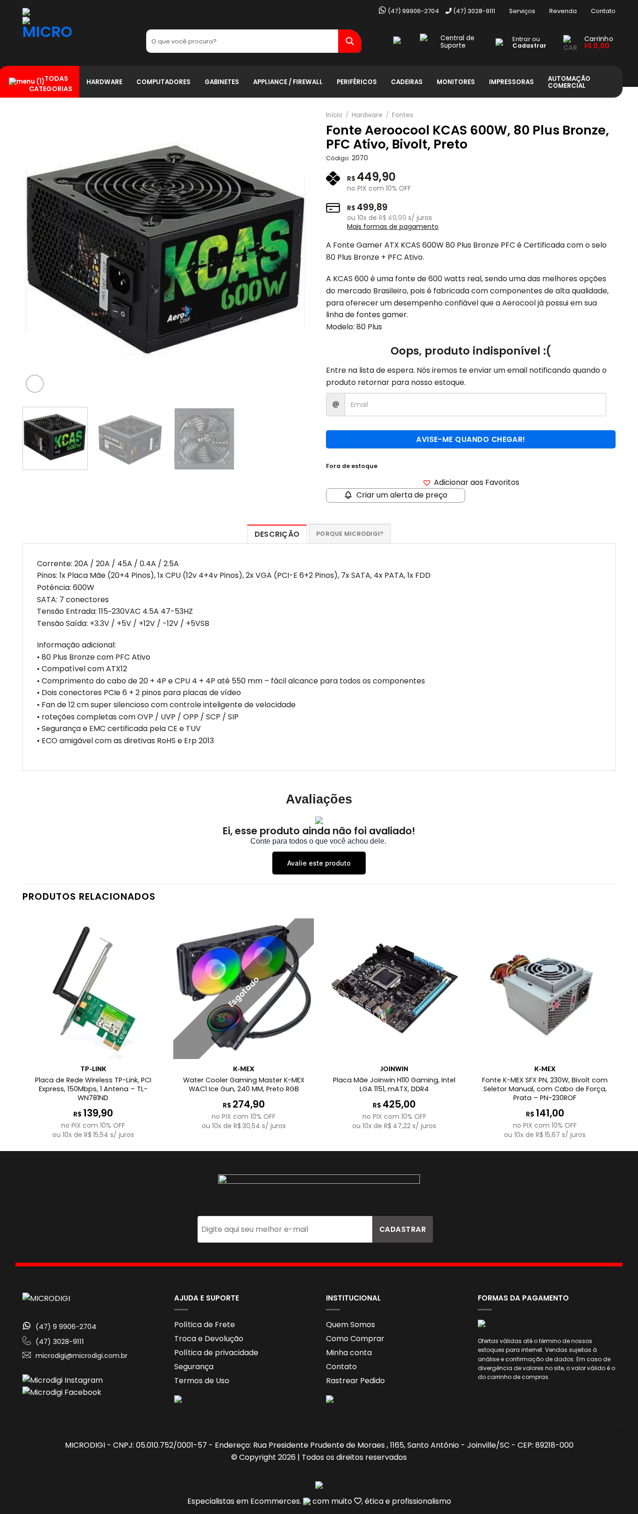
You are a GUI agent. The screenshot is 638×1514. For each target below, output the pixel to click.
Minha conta (349, 1352)
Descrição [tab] (277, 534)
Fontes (402, 115)
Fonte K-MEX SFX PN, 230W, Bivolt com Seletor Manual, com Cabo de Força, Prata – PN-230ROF (545, 1089)
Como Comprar (355, 1338)
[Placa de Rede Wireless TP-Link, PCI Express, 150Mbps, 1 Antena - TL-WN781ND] (93, 988)
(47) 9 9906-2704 (65, 1326)
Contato (603, 11)
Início (334, 115)
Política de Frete (204, 1324)
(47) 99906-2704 (412, 11)
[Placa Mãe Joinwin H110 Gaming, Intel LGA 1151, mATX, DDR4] (394, 988)
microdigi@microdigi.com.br (81, 1355)
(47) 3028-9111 (473, 11)
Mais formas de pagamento (393, 226)
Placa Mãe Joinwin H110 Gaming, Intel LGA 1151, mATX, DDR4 (394, 1084)
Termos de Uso (201, 1380)
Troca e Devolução (208, 1338)
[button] (471, 482)
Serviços (522, 11)
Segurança (193, 1366)
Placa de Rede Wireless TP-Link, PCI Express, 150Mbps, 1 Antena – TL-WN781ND (93, 1089)
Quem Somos (350, 1324)
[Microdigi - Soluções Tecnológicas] (77, 41)
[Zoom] (35, 384)
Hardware (367, 115)
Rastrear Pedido (355, 1380)
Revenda (563, 11)
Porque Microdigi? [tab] (349, 534)
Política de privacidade (216, 1352)
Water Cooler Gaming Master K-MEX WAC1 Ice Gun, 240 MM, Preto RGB (244, 1084)
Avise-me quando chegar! (470, 439)
